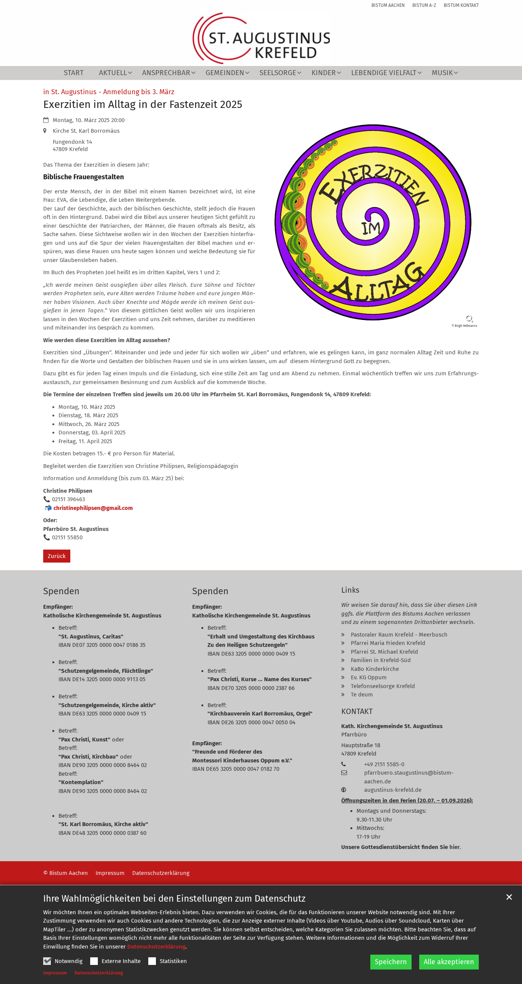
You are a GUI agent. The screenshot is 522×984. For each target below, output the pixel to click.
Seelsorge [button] (277, 73)
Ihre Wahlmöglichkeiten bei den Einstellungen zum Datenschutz (174, 898)
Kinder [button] (323, 73)
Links (350, 590)
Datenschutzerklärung (156, 946)
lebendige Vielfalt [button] (384, 73)
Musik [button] (442, 73)
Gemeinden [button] (225, 73)
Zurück (57, 556)
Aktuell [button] (113, 73)
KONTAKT (357, 711)
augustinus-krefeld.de (392, 789)
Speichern (391, 962)
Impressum (55, 973)
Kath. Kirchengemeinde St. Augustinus (392, 726)
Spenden (61, 591)
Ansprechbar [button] (166, 73)
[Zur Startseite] (261, 38)
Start (74, 73)
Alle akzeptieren (449, 962)
